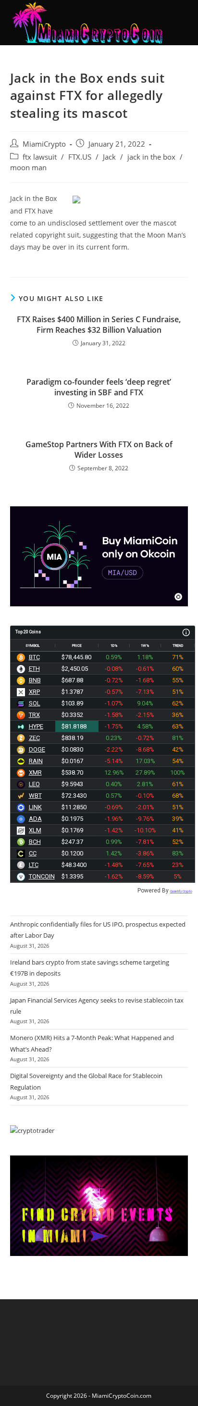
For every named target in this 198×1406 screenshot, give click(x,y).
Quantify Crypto (181, 891)
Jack (109, 157)
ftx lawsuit (40, 157)
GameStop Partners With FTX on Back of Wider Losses (99, 449)
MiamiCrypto (44, 144)
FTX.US (79, 157)
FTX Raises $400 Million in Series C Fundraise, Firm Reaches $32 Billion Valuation (99, 324)
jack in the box (151, 157)
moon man (28, 167)
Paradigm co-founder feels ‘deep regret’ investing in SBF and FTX (98, 387)
